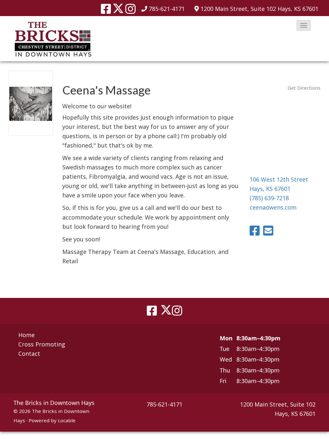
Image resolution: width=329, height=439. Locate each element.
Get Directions (304, 88)
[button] (304, 25)
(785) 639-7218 (269, 198)
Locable (67, 420)
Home (26, 335)
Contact (29, 353)
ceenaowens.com (273, 207)
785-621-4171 (167, 9)
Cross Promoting (41, 344)
